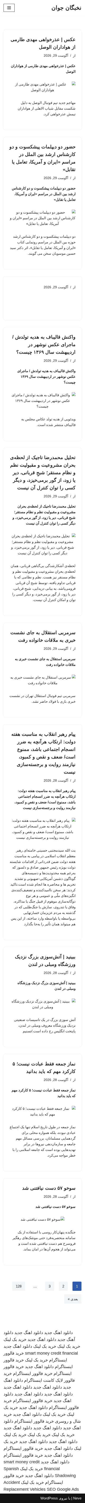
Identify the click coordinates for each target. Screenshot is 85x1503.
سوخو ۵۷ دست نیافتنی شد (49, 1188)
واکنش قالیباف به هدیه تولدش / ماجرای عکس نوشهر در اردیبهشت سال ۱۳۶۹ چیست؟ (44, 344)
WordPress (49, 1498)
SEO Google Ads (63, 1489)
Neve (77, 1498)
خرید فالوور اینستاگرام (32, 1373)
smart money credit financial (51, 1353)
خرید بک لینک (15, 1339)
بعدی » (73, 1299)
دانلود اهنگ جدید (58, 1332)
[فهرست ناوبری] (9, 8)
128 (18, 1286)
